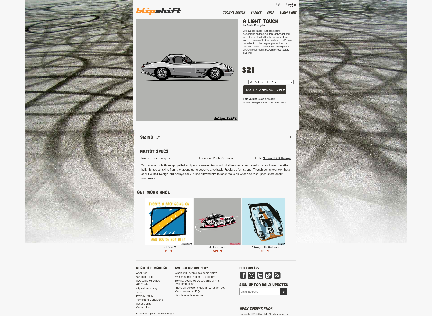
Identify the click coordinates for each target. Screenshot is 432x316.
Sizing (148, 137)
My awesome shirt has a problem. (195, 276)
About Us (141, 273)
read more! (148, 178)
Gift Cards (142, 284)
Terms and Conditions (149, 299)
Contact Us (143, 307)
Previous (129, 72)
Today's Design (234, 12)
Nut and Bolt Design (277, 158)
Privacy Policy (144, 296)
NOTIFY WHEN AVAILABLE (265, 89)
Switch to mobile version (190, 295)
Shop (270, 12)
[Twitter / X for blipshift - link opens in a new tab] (260, 275)
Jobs (139, 292)
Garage (256, 12)
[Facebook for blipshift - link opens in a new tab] (243, 275)
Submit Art (288, 12)
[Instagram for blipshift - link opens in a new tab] (251, 275)
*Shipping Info (144, 276)
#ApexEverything (146, 288)
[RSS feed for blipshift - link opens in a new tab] (277, 275)
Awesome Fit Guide (148, 280)
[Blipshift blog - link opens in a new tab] (268, 275)
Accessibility (143, 303)
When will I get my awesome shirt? (196, 273)
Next (245, 72)
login (278, 4)
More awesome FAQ (187, 291)
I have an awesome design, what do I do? (200, 287)
